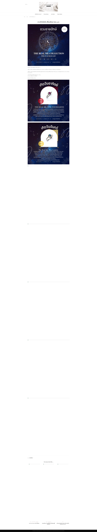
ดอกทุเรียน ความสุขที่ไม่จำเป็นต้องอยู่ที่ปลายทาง (48, 524)
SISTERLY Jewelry (38, 14)
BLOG (30, 521)
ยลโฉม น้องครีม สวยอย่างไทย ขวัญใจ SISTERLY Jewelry (63, 524)
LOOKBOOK (37, 521)
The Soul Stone (46, 14)
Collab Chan (33, 521)
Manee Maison (59, 14)
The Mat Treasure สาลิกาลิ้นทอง (34, 523)
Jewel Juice (53, 14)
